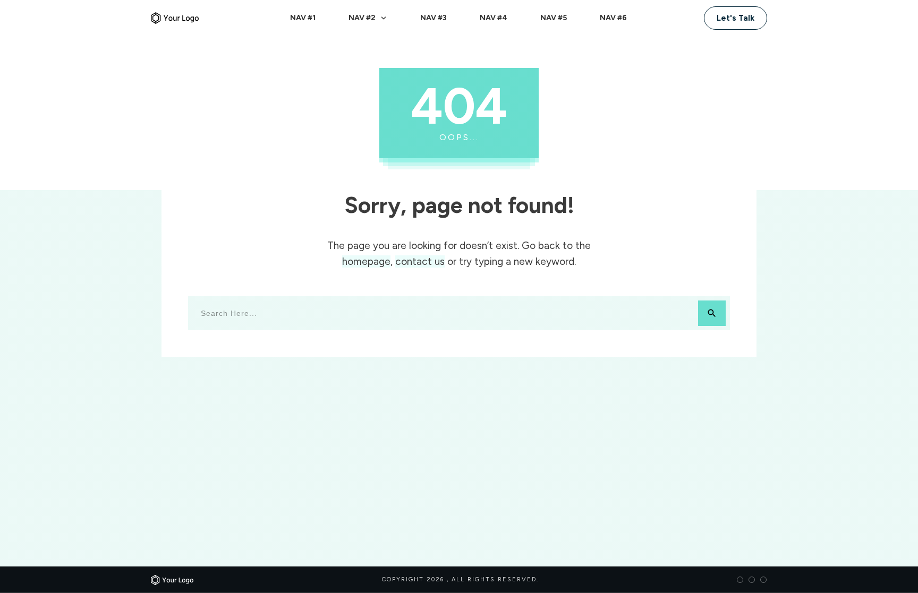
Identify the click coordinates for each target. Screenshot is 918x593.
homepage (366, 261)
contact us (420, 261)
